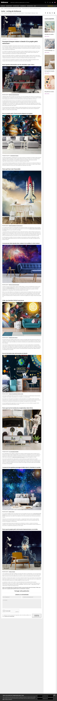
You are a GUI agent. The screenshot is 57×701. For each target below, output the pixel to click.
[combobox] (54, 695)
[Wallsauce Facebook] (52, 13)
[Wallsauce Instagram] (48, 13)
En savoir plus (32, 698)
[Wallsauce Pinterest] (45, 13)
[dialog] (28, 697)
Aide (35, 5)
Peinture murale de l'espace (14, 284)
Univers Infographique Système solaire (16, 393)
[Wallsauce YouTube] (54, 13)
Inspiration (30, 5)
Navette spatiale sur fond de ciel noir (15, 225)
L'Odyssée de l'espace (14, 155)
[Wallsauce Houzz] (50, 13)
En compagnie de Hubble (13, 451)
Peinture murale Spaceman (14, 94)
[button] (19, 699)
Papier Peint (9, 5)
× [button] (55, 695)
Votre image (16, 5)
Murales (3, 5)
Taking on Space (12, 571)
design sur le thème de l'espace (18, 457)
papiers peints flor (10, 287)
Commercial (23, 5)
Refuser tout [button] (45, 698)
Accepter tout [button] (45, 696)
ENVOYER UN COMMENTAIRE (36, 616)
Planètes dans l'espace (13, 337)
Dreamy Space (11, 511)
